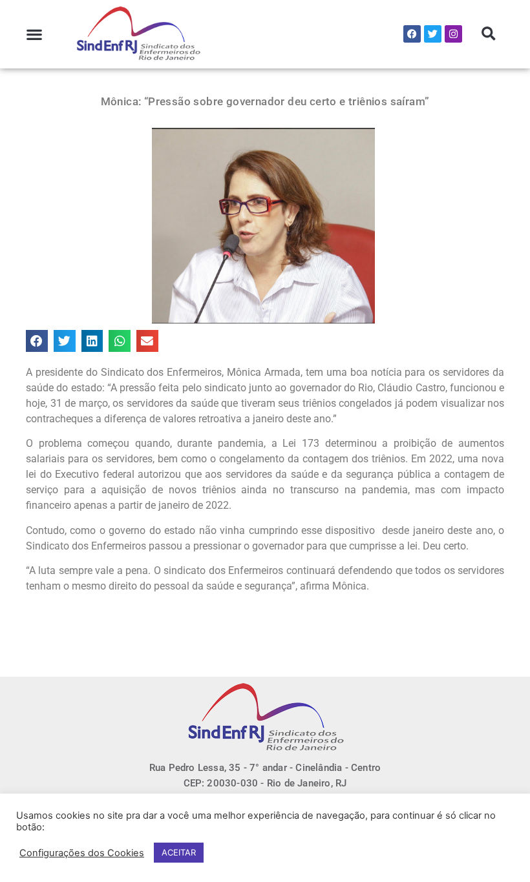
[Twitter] (432, 34)
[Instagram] (453, 34)
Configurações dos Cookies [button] (81, 853)
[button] (34, 33)
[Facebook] (412, 34)
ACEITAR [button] (179, 852)
